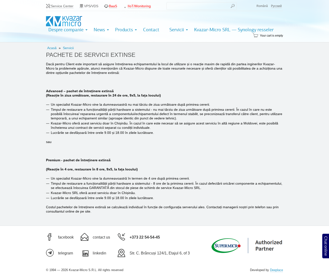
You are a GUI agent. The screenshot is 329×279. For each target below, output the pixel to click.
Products (124, 30)
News (99, 30)
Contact (151, 30)
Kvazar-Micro (64, 21)
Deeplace (276, 270)
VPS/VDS (91, 6)
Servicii (176, 30)
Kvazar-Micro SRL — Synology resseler (234, 30)
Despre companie (66, 30)
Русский (276, 6)
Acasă (52, 48)
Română (262, 6)
